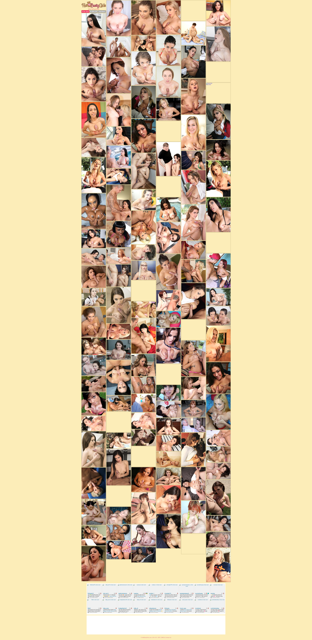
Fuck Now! (102, 11)
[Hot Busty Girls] (93, 4)
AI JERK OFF (93, 11)
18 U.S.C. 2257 (156, 637)
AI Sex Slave (85, 11)
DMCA (163, 637)
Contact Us (168, 637)
